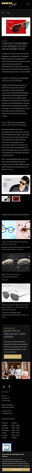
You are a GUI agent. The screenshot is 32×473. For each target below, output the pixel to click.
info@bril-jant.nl (8, 413)
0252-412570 (7, 411)
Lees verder (19, 249)
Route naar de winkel (8, 407)
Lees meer (26, 465)
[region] (16, 462)
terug (8, 13)
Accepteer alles (16, 469)
